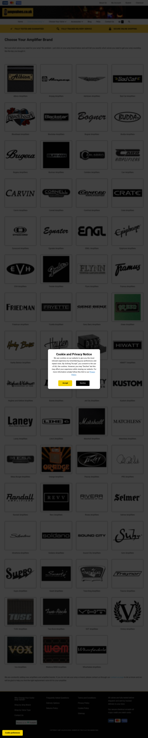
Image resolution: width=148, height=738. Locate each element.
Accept (65, 383)
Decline (83, 383)
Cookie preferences (12, 733)
